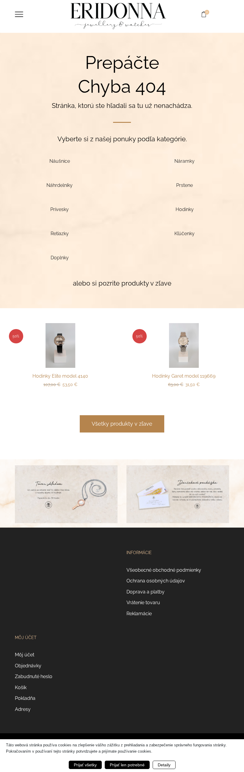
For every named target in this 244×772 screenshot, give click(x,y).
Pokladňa (25, 698)
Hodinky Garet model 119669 (183, 376)
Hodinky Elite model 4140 (60, 376)
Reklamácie (139, 613)
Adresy (23, 709)
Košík (20, 687)
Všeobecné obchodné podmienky (163, 570)
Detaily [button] (164, 764)
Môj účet (24, 655)
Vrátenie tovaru (143, 602)
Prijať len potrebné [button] (127, 764)
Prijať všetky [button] (85, 764)
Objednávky (28, 666)
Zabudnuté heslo (33, 676)
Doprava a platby (145, 592)
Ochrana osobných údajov (155, 581)
